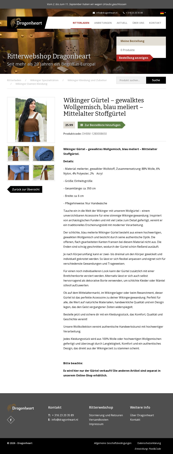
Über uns (138, 22)
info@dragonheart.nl (106, 12)
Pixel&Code (155, 448)
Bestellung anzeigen (133, 57)
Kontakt (155, 22)
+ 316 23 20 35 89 (134, 12)
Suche (156, 80)
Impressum (96, 424)
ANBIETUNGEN (103, 22)
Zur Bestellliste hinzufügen (102, 125)
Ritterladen (81, 22)
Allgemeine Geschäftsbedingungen (112, 443)
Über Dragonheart (142, 415)
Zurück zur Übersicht (26, 189)
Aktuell (122, 22)
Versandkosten (98, 419)
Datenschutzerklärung (149, 443)
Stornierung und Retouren (106, 415)
